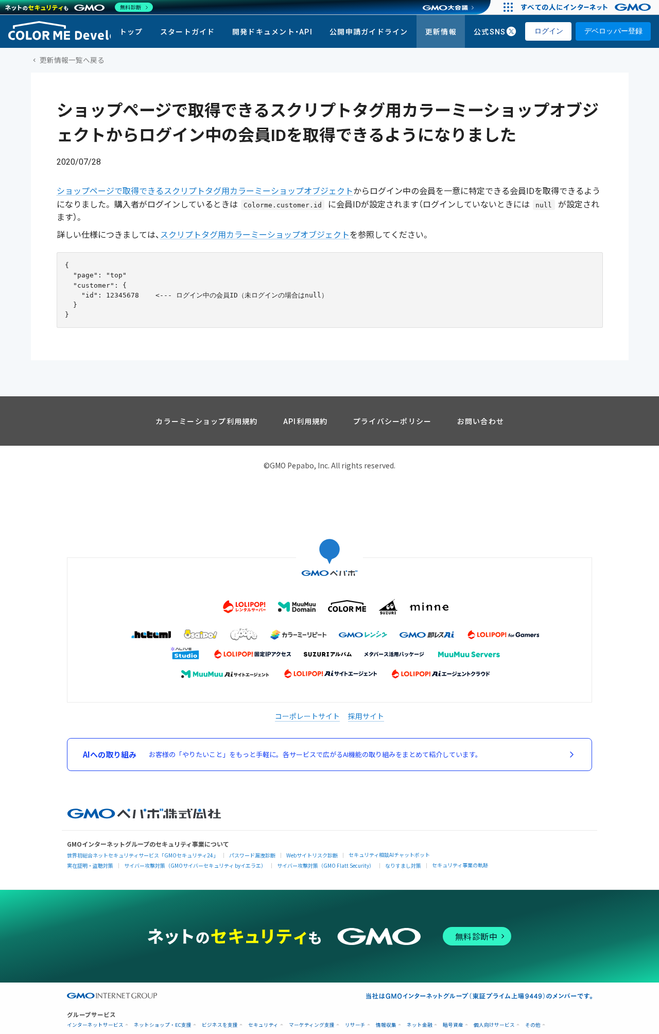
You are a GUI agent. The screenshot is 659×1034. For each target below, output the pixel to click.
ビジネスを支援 (220, 1025)
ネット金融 (419, 1025)
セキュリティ (263, 1025)
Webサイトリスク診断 (312, 855)
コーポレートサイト (307, 716)
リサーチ (355, 1025)
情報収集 (386, 1025)
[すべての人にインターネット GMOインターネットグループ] (587, 7)
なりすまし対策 (403, 865)
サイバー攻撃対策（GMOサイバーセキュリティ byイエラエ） (195, 865)
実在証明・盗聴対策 (90, 865)
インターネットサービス (95, 1025)
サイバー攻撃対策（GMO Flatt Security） (325, 865)
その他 (533, 1025)
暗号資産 (453, 1025)
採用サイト (366, 716)
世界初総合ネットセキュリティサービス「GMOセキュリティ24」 (142, 855)
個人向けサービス (494, 1025)
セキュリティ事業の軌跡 (460, 865)
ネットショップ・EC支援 (163, 1025)
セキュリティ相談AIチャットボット (389, 854)
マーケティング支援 (312, 1025)
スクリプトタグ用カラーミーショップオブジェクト (255, 235)
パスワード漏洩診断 (252, 855)
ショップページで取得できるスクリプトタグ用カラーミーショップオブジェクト (205, 191)
